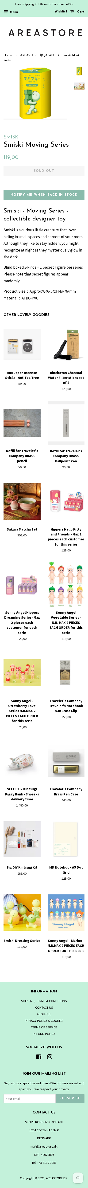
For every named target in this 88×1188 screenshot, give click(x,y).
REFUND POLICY (44, 1034)
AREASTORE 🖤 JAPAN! (37, 55)
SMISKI (12, 137)
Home (8, 55)
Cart (80, 12)
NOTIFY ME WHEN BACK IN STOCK (44, 195)
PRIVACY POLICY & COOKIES (44, 1021)
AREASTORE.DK (56, 1178)
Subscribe (70, 1098)
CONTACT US (44, 1007)
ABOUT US (44, 1014)
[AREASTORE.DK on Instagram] (49, 1058)
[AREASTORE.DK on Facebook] (39, 1058)
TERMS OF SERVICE (44, 1027)
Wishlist (60, 11)
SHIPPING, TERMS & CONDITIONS (44, 1001)
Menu (13, 12)
